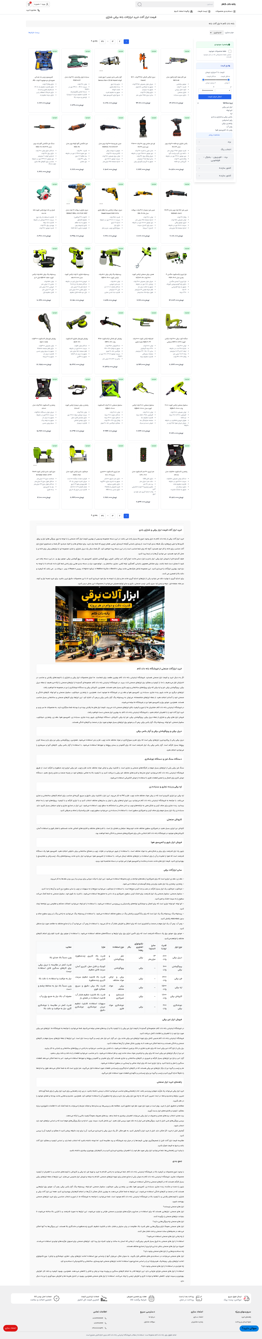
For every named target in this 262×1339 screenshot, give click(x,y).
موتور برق (48, 1186)
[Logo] (225, 4)
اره (231, 113)
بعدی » (94, 41)
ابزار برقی (58, 1091)
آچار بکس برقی (67, 1186)
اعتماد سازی (10, 1328)
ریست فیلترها (33, 32)
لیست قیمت (202, 11)
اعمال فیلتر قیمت (215, 96)
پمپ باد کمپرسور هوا (223, 130)
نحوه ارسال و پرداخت (243, 1322)
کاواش (181, 828)
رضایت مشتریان (197, 1322)
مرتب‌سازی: (229, 32)
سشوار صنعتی (99, 1186)
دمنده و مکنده (171, 1186)
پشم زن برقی (227, 123)
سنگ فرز (180, 767)
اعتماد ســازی (198, 1317)
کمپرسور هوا (138, 1186)
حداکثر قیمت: (211, 76)
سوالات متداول (149, 1322)
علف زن (129, 1186)
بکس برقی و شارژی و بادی (221, 116)
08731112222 (98, 1323)
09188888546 (97, 1328)
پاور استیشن (227, 120)
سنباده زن (149, 1186)
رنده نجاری (159, 1186)
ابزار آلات (79, 538)
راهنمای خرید (246, 1317)
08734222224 (98, 1318)
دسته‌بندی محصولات (223, 11)
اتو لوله (229, 110)
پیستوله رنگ (79, 1186)
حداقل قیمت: (225, 76)
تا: (213, 87)
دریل (83, 548)
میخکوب (109, 1186)
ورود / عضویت (39, 4)
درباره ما (152, 1317)
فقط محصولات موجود (217, 51)
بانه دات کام (228, 23)
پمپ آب (229, 126)
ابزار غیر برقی (227, 107)
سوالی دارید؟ (249, 1328)
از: (230, 87)
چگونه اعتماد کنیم (181, 11)
